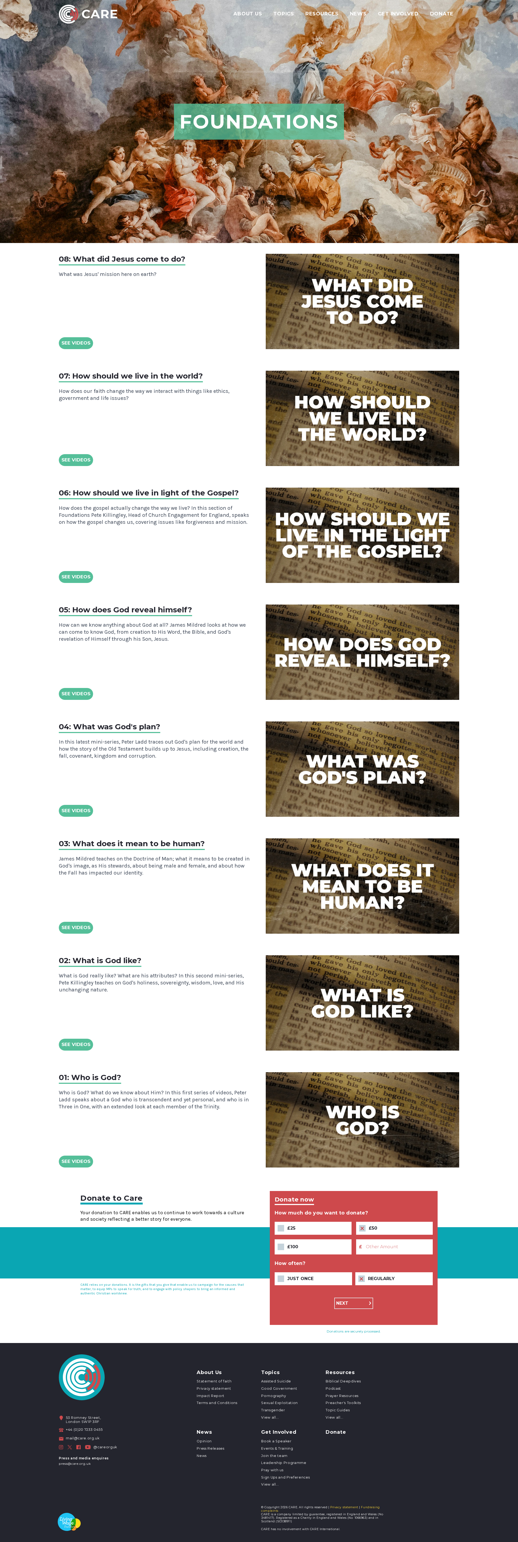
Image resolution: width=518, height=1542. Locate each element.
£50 (373, 1228)
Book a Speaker (276, 1441)
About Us (247, 14)
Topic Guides (338, 1410)
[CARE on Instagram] (61, 1447)
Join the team (274, 1456)
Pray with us (272, 1470)
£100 (292, 1247)
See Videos (76, 343)
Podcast (333, 1388)
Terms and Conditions (217, 1403)
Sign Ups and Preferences (285, 1477)
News (358, 14)
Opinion (204, 1441)
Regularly (381, 1279)
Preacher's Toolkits (343, 1403)
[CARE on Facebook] (78, 1447)
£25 (291, 1228)
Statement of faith (214, 1381)
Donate (442, 14)
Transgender (273, 1410)
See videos (76, 693)
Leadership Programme (283, 1463)
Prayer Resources (342, 1396)
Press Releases (210, 1448)
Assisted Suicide (276, 1381)
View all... (270, 1417)
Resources (322, 14)
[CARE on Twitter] (69, 1447)
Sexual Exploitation (279, 1403)
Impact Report (210, 1396)
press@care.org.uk (75, 1464)
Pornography (273, 1396)
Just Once (300, 1279)
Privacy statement (214, 1388)
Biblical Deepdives (343, 1381)
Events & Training (277, 1448)
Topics (283, 14)
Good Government (279, 1388)
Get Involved (398, 14)
